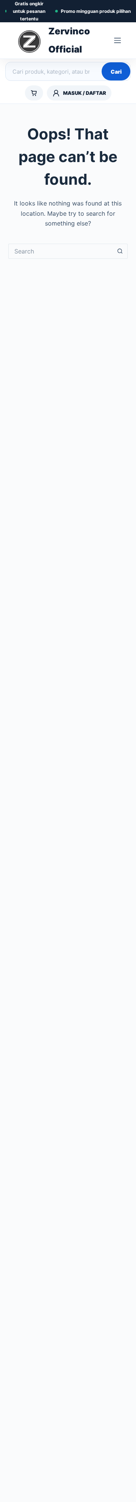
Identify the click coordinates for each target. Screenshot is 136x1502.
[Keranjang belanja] (34, 92)
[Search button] (120, 251)
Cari (116, 71)
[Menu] (117, 40)
